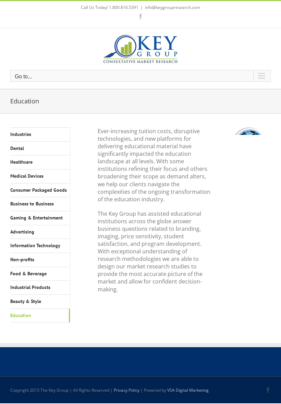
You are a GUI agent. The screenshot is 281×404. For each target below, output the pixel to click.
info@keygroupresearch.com (172, 7)
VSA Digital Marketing (188, 390)
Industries (20, 134)
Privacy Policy (126, 390)
